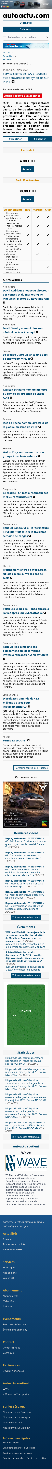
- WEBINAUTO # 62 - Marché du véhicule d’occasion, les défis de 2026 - (24, 894)
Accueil (7, 52)
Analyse (6, 736)
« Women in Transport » (16, 1394)
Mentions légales (11, 1442)
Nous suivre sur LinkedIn (16, 1427)
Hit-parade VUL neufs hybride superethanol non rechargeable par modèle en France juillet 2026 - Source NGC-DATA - (26, 1085)
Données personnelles (14, 1458)
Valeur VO (8, 1278)
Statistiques (9, 1267)
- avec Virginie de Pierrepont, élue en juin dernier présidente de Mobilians (25, 939)
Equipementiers (10, 489)
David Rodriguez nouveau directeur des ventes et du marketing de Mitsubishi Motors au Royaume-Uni (26, 294)
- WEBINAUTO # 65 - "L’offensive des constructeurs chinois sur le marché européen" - (24, 857)
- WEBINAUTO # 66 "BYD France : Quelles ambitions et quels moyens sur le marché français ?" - (25, 843)
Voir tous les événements (26, 917)
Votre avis (8, 1352)
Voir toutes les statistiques (26, 1136)
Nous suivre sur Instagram (17, 1417)
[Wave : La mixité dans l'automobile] (26, 1163)
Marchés (7, 566)
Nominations (9, 286)
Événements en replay (15, 1329)
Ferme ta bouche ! (14, 740)
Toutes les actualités (14, 1244)
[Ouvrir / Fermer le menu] (5, 37)
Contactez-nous (11, 1347)
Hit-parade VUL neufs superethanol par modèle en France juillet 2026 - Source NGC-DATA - (24, 1060)
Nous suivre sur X (12, 1422)
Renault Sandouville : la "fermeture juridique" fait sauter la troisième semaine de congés (26, 532)
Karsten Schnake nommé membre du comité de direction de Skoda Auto (25, 393)
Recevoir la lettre (12, 1249)
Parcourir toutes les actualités (31, 767)
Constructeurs (10, 524)
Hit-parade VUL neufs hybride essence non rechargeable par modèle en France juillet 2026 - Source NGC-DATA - (26, 1113)
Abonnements (10, 1296)
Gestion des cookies (36, 1458)
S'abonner (26, 29)
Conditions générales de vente (17, 1453)
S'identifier (26, 22)
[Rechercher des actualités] (47, 37)
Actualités (8, 56)
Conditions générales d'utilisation (19, 1447)
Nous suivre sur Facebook (17, 1412)
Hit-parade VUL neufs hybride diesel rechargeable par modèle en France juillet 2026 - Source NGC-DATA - (25, 1127)
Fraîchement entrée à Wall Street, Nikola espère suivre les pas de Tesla (25, 574)
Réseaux (7, 351)
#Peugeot (22, 70)
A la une (7, 1239)
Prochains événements (15, 1324)
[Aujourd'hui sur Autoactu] (26, 15)
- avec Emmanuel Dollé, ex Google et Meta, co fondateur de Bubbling (24, 961)
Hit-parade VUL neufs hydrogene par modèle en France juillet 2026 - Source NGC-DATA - (26, 1071)
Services (7, 59)
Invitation (8, 1306)
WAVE (6, 1388)
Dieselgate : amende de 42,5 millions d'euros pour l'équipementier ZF (21, 702)
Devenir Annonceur (13, 1370)
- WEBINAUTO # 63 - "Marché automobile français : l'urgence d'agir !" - (24, 883)
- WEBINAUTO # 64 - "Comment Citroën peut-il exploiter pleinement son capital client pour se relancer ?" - (24, 871)
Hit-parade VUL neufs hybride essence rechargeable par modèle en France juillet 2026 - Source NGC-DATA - (25, 1099)
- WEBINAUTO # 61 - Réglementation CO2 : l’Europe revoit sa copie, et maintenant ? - (24, 907)
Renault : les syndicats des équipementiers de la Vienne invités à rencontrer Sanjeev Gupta (25, 651)
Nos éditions (10, 1272)
